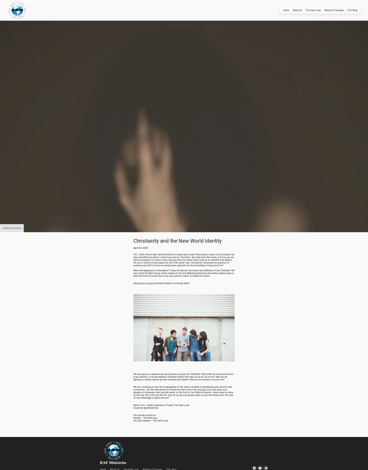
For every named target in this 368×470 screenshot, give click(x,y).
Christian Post (204, 389)
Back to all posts (12, 228)
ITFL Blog (352, 10)
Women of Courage (334, 10)
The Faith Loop (313, 10)
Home (286, 10)
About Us (297, 10)
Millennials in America (144, 283)
